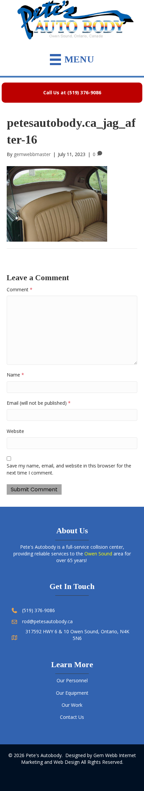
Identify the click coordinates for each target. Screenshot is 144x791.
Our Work (72, 705)
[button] (72, 93)
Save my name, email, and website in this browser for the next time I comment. (69, 469)
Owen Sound (98, 553)
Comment (19, 289)
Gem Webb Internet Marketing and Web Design (78, 758)
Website (15, 431)
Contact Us (72, 717)
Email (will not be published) (39, 403)
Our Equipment (72, 693)
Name (15, 375)
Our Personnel (72, 680)
